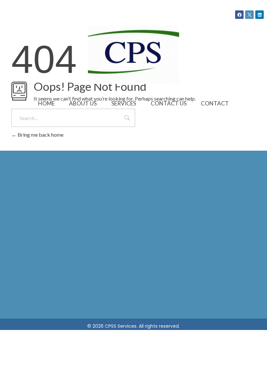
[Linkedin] (259, 14)
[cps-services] (133, 54)
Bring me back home (40, 134)
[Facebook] (239, 14)
